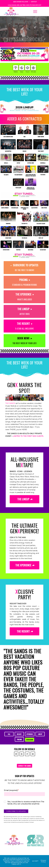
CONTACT (34, 1)
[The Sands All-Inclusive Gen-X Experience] (20, 11)
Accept (35, 861)
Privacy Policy (43, 861)
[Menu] (34, 11)
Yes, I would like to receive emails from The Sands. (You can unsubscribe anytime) (25, 763)
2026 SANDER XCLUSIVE (20, 1)
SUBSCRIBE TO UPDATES (16, 772)
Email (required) (11, 751)
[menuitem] (20, 1)
